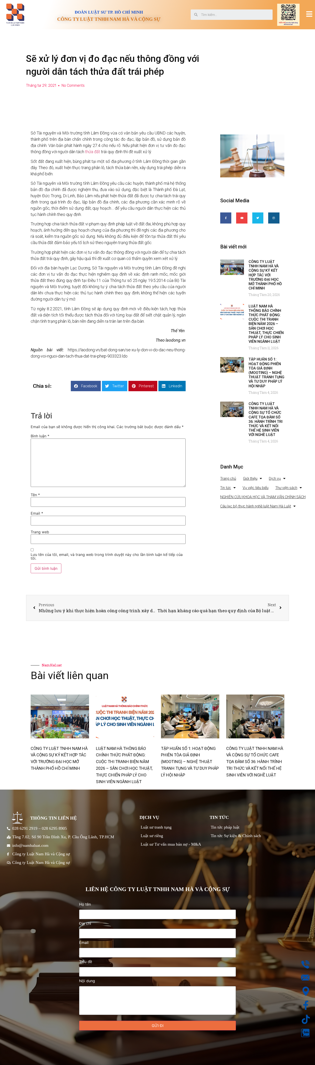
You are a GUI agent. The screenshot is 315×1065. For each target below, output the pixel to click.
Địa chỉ (85, 924)
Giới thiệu (250, 478)
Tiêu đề (85, 962)
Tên (35, 495)
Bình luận (40, 436)
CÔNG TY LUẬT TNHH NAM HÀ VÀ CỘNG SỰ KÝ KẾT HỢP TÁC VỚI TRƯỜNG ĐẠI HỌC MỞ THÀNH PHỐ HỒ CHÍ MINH (265, 275)
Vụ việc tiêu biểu (255, 488)
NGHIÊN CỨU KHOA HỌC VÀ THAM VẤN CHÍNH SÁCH (263, 497)
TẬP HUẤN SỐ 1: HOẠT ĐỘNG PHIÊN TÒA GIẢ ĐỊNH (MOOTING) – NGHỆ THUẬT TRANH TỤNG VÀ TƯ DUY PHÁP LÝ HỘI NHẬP (266, 372)
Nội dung (87, 981)
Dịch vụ (275, 478)
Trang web (40, 532)
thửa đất (93, 151)
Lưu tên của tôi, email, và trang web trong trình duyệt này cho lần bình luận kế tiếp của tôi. (107, 556)
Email (37, 513)
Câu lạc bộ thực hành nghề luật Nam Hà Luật (255, 506)
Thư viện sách (286, 488)
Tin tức (225, 488)
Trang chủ (228, 478)
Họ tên (85, 904)
